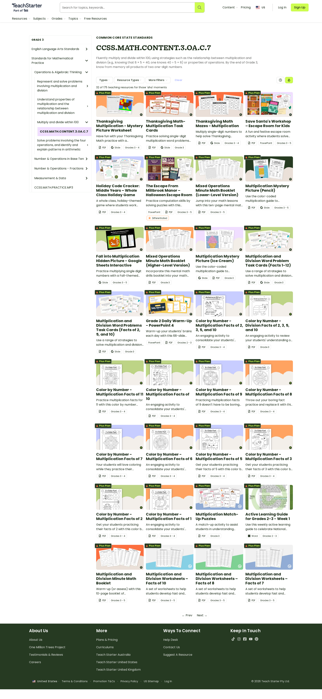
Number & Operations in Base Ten (59, 159)
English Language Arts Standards (55, 49)
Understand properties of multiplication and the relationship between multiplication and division (56, 106)
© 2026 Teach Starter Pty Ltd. (270, 681)
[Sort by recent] (280, 80)
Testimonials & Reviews (46, 655)
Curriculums (105, 647)
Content (229, 7)
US (263, 7)
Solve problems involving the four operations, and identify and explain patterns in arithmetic (61, 145)
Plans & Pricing (107, 640)
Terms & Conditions (75, 681)
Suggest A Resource (177, 655)
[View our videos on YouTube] (251, 639)
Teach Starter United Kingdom (118, 669)
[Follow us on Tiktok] (233, 639)
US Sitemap (151, 681)
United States (46, 681)
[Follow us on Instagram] (239, 639)
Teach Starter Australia (113, 655)
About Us (35, 640)
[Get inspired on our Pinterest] (256, 639)
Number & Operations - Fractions (58, 168)
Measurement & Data (50, 178)
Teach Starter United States (116, 662)
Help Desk (170, 640)
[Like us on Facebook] (245, 639)
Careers (35, 662)
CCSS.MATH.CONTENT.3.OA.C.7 (64, 131)
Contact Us (171, 647)
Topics (73, 18)
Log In (168, 681)
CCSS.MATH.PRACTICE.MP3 (53, 187)
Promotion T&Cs (104, 681)
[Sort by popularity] (289, 80)
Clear (178, 80)
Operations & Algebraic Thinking (58, 72)
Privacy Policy (129, 681)
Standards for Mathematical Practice (52, 60)
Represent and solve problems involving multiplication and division (59, 86)
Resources (20, 18)
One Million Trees (47, 647)
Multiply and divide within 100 (58, 122)
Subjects (39, 18)
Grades (57, 18)
